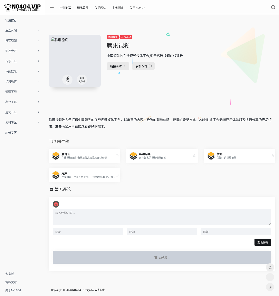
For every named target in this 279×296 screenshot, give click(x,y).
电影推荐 (65, 7)
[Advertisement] (239, 63)
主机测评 (118, 7)
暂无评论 (63, 189)
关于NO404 (137, 7)
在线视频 (126, 37)
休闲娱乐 (113, 37)
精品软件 (82, 7)
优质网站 (100, 7)
